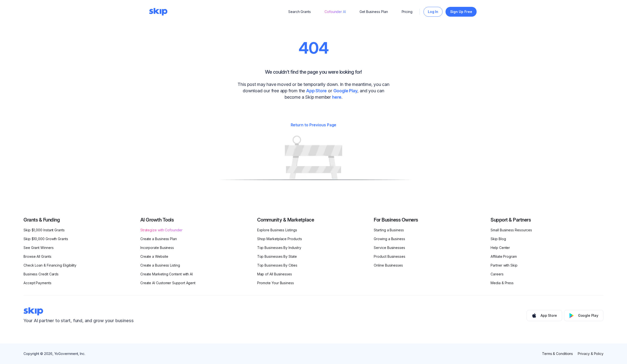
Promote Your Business (275, 283)
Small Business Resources (511, 230)
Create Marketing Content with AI (166, 274)
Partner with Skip (504, 265)
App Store (316, 90)
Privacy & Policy (590, 354)
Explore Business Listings (277, 230)
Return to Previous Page (314, 124)
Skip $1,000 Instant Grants (44, 230)
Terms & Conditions (557, 354)
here (336, 97)
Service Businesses (389, 248)
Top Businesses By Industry (279, 248)
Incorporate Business (157, 248)
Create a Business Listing (160, 265)
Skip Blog (498, 239)
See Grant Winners (39, 248)
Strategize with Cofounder (161, 230)
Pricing (407, 12)
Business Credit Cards (41, 274)
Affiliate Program (504, 256)
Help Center (500, 248)
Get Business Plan (374, 12)
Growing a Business (389, 239)
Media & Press (502, 283)
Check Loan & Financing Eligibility (50, 265)
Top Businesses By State (277, 256)
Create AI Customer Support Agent (167, 283)
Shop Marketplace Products (279, 239)
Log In (433, 12)
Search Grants (299, 12)
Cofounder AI (335, 12)
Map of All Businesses (274, 274)
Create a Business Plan (158, 239)
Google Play (345, 90)
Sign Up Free (461, 12)
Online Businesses (388, 265)
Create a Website (154, 256)
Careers (497, 274)
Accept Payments (37, 283)
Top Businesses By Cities (277, 265)
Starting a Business (389, 230)
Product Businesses (389, 256)
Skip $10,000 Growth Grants (46, 239)
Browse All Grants (37, 256)
